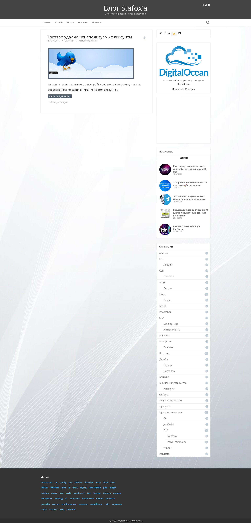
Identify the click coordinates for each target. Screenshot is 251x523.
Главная (47, 22)
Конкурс (164, 377)
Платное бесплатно (170, 400)
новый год (96, 504)
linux (75, 487)
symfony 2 (79, 493)
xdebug (59, 498)
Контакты (97, 22)
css (70, 482)
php (105, 487)
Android (163, 253)
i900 (113, 482)
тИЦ (62, 509)
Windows (164, 335)
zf (66, 498)
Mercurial (168, 276)
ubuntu (107, 493)
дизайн (45, 504)
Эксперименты (171, 329)
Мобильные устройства (173, 382)
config (63, 482)
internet (54, 487)
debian (78, 482)
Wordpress (165, 341)
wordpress (46, 498)
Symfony (172, 436)
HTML (162, 282)
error (98, 482)
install (44, 487)
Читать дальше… (60, 96)
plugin (113, 487)
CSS (161, 259)
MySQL (163, 306)
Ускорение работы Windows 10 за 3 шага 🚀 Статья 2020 (190, 184)
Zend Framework (176, 441)
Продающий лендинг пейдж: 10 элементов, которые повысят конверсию (190, 212)
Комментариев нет (88, 40)
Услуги (70, 22)
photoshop (95, 487)
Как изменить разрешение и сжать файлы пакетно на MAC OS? (189, 169)
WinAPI (167, 447)
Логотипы (169, 371)
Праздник (165, 406)
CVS (161, 270)
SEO (161, 317)
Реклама (164, 453)
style (68, 493)
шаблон (71, 509)
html (105, 482)
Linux (162, 294)
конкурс (83, 504)
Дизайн (163, 359)
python (45, 493)
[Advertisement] (96, 123)
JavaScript (168, 424)
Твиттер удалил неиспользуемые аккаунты (89, 37)
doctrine (88, 482)
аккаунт (63, 102)
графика (110, 498)
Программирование (171, 412)
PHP (165, 430)
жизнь (55, 504)
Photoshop (165, 312)
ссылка (53, 509)
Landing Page (170, 323)
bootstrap (46, 482)
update (117, 493)
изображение (69, 504)
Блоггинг (69, 40)
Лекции (167, 264)
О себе (59, 22)
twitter (52, 102)
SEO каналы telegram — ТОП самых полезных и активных (189, 197)
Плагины (168, 347)
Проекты (83, 22)
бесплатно (88, 498)
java (64, 487)
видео (99, 498)
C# (165, 418)
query (54, 493)
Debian (167, 300)
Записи (184, 157)
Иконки (167, 365)
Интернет (169, 388)
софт (44, 509)
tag (89, 493)
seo (61, 493)
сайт (107, 504)
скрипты (117, 504)
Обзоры (163, 394)
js (69, 487)
